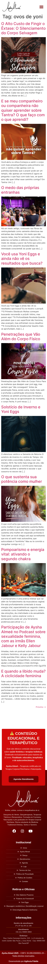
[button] (41, 7)
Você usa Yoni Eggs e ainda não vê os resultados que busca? (22, 259)
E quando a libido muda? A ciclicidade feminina (23, 673)
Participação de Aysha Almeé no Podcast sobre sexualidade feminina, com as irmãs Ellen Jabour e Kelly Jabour (23, 636)
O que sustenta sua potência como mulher (21, 479)
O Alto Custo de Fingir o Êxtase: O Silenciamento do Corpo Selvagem (23, 28)
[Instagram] (22, 831)
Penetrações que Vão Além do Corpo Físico (20, 336)
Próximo (41, 707)
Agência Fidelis (31, 961)
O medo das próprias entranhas (20, 190)
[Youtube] (30, 831)
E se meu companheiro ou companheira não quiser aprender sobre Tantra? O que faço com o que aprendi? (23, 110)
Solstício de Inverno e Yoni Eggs (20, 409)
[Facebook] (14, 831)
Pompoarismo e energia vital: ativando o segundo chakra (22, 554)
